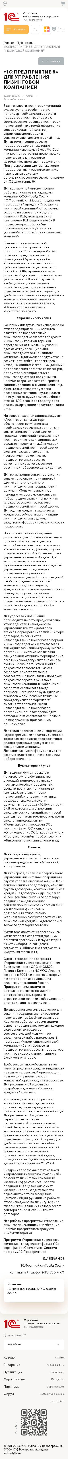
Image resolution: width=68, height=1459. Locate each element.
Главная (9, 42)
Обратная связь (55, 1386)
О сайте (59, 1357)
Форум (9, 1394)
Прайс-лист (57, 1372)
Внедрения (12, 1365)
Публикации (25, 42)
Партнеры (11, 1387)
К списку (53, 61)
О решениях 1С (55, 1365)
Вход (61, 28)
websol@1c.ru (12, 1453)
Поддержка (57, 1379)
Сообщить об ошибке (52, 1394)
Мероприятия (14, 1379)
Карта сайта (57, 1401)
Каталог (10, 1358)
